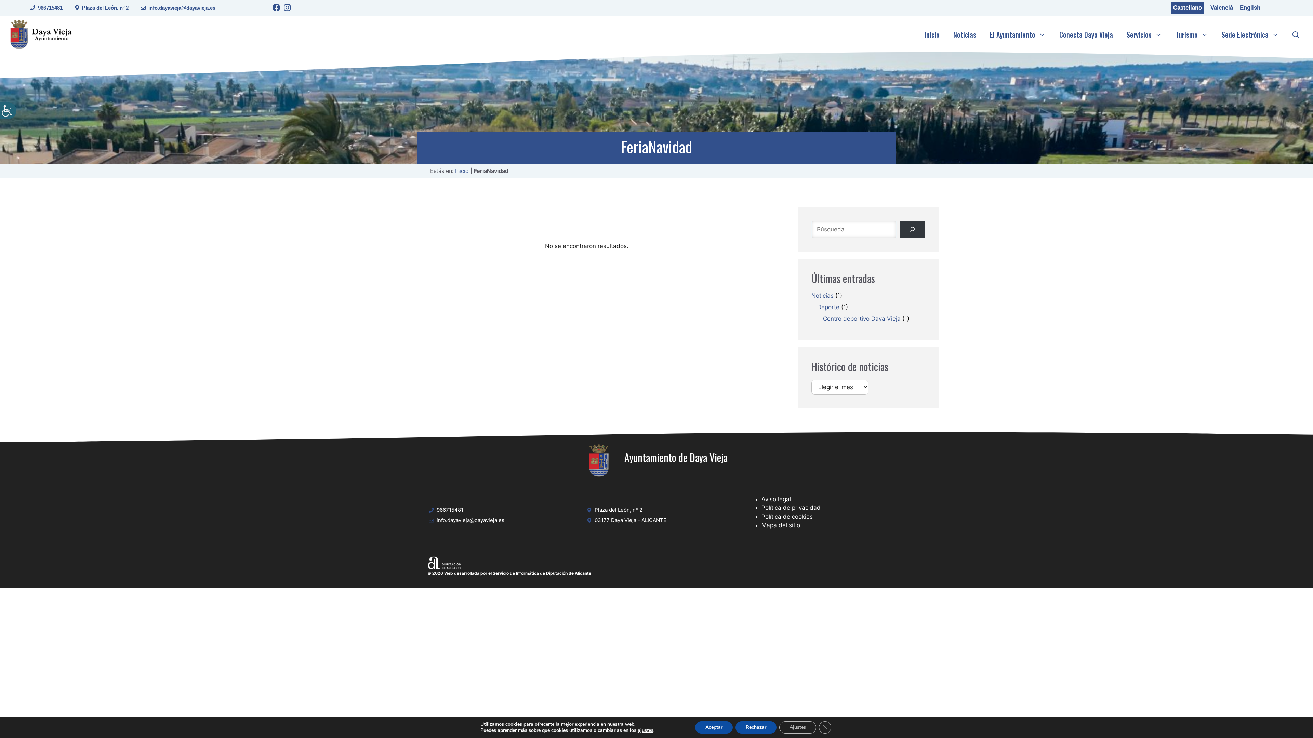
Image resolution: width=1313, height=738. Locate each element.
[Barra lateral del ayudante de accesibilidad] (8, 110)
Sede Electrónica (1245, 34)
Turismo (1187, 34)
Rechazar (756, 727)
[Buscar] (912, 229)
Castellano (1187, 7)
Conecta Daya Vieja (1086, 34)
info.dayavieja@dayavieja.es (181, 8)
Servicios (1139, 34)
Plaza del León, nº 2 (105, 8)
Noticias (964, 34)
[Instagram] (287, 9)
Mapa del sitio (780, 525)
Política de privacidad (791, 507)
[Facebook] (276, 9)
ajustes (645, 730)
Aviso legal (776, 499)
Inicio (932, 34)
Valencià (1221, 7)
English (1250, 7)
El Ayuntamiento (1012, 34)
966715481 (50, 8)
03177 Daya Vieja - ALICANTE (630, 520)
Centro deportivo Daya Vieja (862, 318)
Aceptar (713, 727)
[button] (1296, 34)
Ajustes (798, 727)
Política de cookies (787, 516)
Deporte (828, 307)
